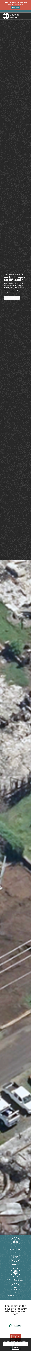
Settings (16, 1347)
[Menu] (26, 15)
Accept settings (9, 1344)
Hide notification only (21, 1344)
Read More (15, 7)
